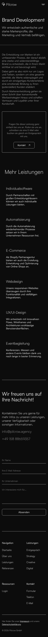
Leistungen (7, 562)
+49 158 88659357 (16, 439)
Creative (30, 562)
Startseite (7, 550)
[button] (43, 4)
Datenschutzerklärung (11, 624)
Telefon (30, 597)
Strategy (30, 556)
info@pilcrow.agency (17, 431)
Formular (31, 590)
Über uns (7, 556)
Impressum (24, 621)
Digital (29, 568)
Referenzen (8, 568)
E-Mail (29, 603)
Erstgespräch (33, 550)
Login (5, 590)
